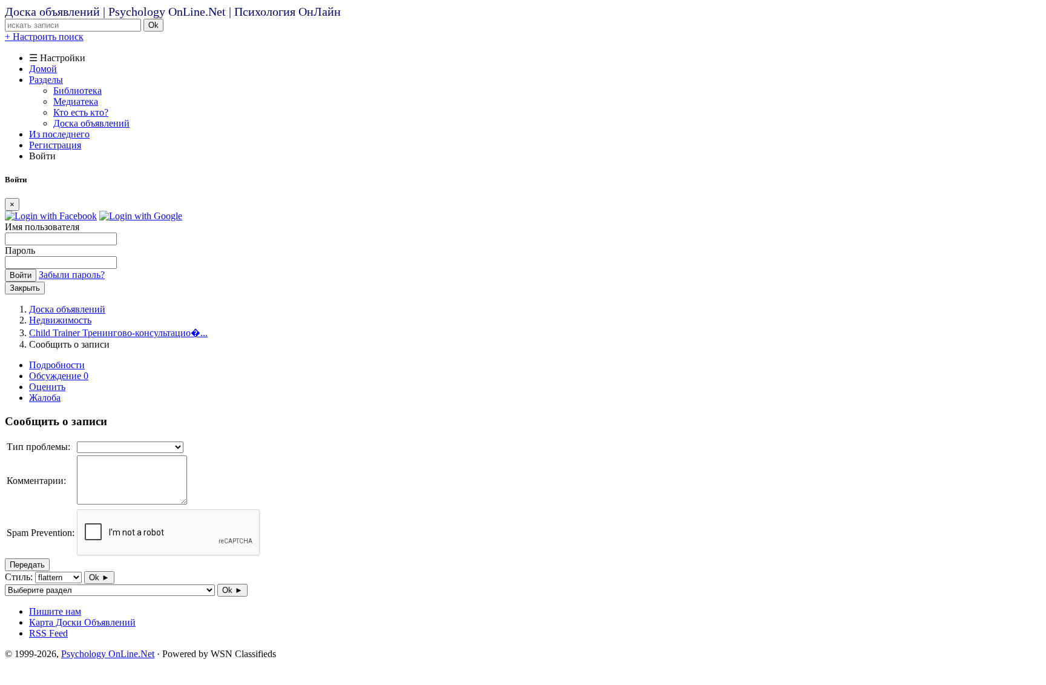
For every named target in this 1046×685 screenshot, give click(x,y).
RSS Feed (48, 633)
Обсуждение (58, 376)
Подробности (57, 365)
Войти (20, 275)
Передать (27, 564)
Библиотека (77, 90)
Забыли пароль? (72, 275)
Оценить (47, 387)
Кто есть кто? (80, 112)
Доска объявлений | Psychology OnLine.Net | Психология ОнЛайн (173, 11)
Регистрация (55, 145)
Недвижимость (60, 320)
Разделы (46, 79)
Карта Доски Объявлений (82, 622)
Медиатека (75, 101)
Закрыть (25, 288)
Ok (153, 25)
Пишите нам (55, 611)
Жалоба (45, 397)
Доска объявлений (91, 123)
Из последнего (59, 134)
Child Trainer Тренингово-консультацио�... (118, 333)
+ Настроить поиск (44, 36)
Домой (43, 69)
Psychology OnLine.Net (107, 654)
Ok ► (99, 577)
